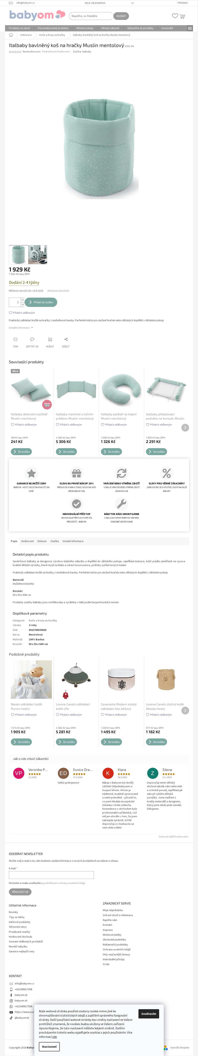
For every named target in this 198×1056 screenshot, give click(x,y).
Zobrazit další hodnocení (173, 837)
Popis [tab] (14, 541)
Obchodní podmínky (114, 940)
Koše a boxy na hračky (43, 621)
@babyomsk (22, 1018)
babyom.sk (21, 995)
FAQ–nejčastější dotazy (116, 955)
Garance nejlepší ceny (21, 951)
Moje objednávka (95, 3)
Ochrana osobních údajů (117, 950)
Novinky (13, 912)
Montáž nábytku (18, 947)
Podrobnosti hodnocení (55, 52)
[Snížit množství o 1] (23, 304)
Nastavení (49, 1047)
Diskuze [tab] (42, 541)
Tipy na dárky (17, 917)
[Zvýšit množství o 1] (23, 300)
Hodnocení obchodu (20, 937)
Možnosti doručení (58, 291)
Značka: (82, 52)
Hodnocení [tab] (27, 541)
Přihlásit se (20, 891)
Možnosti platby (112, 935)
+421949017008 (23, 989)
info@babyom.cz (24, 984)
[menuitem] (19, 28)
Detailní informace (19, 328)
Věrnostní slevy (18, 927)
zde (54, 1037)
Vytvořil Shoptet (179, 1048)
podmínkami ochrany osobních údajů (64, 883)
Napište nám (110, 920)
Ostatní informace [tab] (73, 541)
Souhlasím (148, 1014)
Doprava (108, 930)
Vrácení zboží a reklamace (118, 915)
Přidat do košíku (43, 302)
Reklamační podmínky (115, 945)
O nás (106, 964)
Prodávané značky (19, 932)
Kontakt (107, 925)
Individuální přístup (114, 959)
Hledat (121, 16)
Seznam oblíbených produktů (26, 942)
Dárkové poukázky (19, 922)
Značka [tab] (54, 541)
